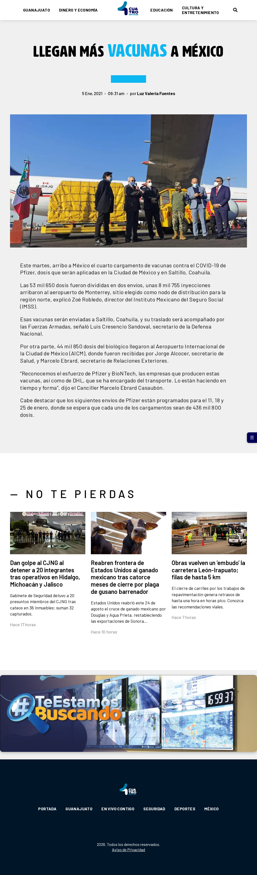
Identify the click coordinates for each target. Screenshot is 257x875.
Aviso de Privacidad (128, 849)
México (211, 808)
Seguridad (154, 808)
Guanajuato (36, 10)
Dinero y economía (78, 10)
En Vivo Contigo (117, 808)
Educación (161, 10)
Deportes (184, 808)
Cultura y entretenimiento (200, 10)
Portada (47, 808)
